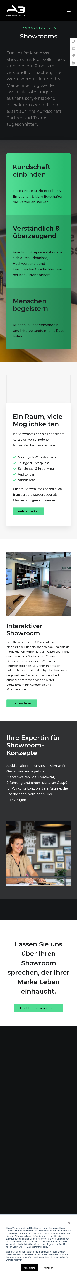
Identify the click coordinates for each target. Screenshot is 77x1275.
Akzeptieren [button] (29, 1267)
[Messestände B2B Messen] (38, 584)
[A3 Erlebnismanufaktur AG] (15, 10)
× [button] (69, 1221)
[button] (69, 10)
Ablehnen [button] (48, 1267)
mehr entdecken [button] (28, 511)
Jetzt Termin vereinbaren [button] (39, 1008)
